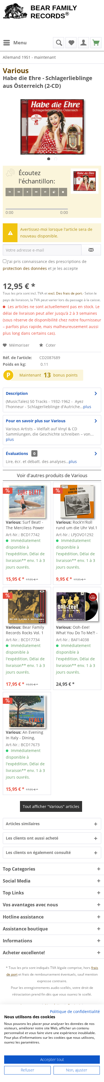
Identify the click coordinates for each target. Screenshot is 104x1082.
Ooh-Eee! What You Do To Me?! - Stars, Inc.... (77, 630)
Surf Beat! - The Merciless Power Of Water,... (25, 525)
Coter (50, 345)
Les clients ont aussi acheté (32, 838)
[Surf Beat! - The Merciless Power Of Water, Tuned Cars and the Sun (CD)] (27, 501)
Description (17, 393)
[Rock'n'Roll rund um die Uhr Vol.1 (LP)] (77, 501)
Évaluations (17, 453)
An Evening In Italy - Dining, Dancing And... (24, 735)
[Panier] (96, 42)
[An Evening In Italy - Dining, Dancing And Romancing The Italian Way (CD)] (27, 711)
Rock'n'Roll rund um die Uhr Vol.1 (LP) (76, 525)
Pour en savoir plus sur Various (35, 420)
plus (87, 406)
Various (16, 70)
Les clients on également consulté (38, 852)
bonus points (65, 375)
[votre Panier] (83, 42)
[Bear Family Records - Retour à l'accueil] (15, 12)
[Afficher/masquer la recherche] (58, 42)
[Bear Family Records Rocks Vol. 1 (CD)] (27, 606)
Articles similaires (23, 823)
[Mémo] (71, 42)
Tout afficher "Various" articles (51, 806)
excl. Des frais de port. (65, 293)
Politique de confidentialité (75, 1011)
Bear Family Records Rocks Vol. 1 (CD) (25, 630)
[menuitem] (14, 42)
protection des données (25, 268)
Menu (20, 42)
